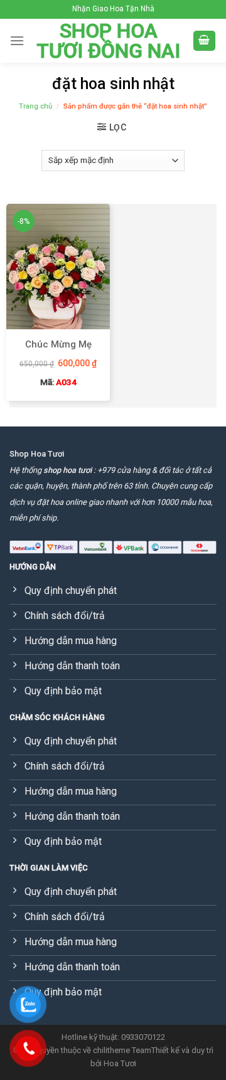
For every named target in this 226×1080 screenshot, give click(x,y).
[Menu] (16, 40)
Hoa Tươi (120, 1063)
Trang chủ (35, 106)
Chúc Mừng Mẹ (58, 344)
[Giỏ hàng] (204, 41)
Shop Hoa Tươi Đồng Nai (108, 41)
